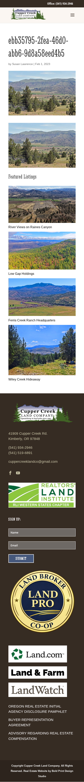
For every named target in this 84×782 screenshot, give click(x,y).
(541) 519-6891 (20, 453)
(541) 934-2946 (20, 448)
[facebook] (10, 473)
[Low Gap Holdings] (42, 268)
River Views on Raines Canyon (30, 227)
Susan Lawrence (22, 64)
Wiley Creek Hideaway (24, 379)
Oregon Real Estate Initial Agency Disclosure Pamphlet (37, 709)
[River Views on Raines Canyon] (42, 221)
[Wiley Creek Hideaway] (42, 374)
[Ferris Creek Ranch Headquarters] (42, 315)
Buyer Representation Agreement (30, 722)
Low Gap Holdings (21, 273)
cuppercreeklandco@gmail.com (33, 462)
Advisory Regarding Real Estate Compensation (40, 735)
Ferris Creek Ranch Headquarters (31, 320)
